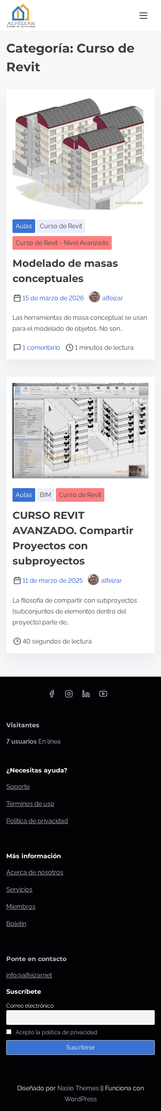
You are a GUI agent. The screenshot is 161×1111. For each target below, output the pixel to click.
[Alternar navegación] (143, 15)
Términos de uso (30, 804)
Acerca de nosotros (34, 872)
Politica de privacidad (37, 821)
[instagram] (69, 696)
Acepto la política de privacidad (56, 1032)
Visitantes (22, 725)
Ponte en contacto (36, 959)
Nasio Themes (78, 1088)
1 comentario (41, 347)
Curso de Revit (61, 226)
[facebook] (51, 696)
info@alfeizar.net (29, 975)
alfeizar (112, 298)
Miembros (21, 906)
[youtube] (103, 696)
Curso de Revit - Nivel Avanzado (62, 243)
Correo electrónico (30, 1006)
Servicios (19, 889)
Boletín (16, 924)
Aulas (24, 226)
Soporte (18, 786)
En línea (33, 741)
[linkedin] (86, 696)
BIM (45, 495)
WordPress (80, 1099)
